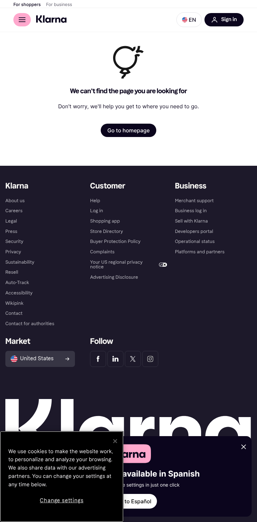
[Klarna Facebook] (98, 359)
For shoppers (27, 4)
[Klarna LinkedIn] (115, 359)
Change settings (61, 500)
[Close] (115, 441)
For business (59, 4)
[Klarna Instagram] (150, 359)
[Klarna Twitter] (133, 359)
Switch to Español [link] (128, 501)
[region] (61, 476)
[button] (189, 19)
